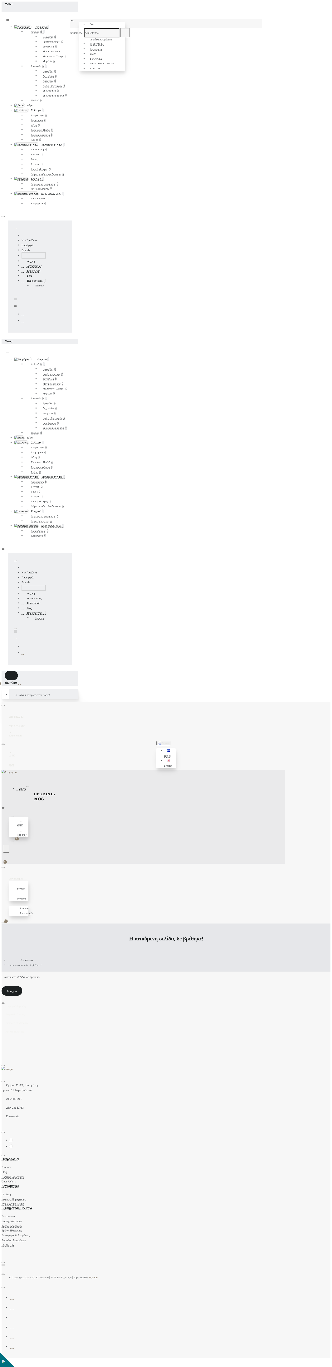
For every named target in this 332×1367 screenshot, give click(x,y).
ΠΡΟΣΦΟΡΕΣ (97, 43)
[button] (169, 753)
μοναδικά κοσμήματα (101, 39)
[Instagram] (23, 320)
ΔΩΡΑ (93, 53)
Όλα (92, 24)
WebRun (93, 1277)
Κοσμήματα (96, 48)
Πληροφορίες (10, 1159)
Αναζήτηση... (76, 32)
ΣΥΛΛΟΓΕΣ (96, 58)
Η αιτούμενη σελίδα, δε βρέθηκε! (25, 965)
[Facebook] (23, 314)
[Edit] (7, 20)
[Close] (6, 9)
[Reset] (11, 675)
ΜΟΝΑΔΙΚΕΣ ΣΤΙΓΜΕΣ (103, 63)
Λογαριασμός (10, 1186)
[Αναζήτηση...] (6, 849)
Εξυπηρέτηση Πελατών (17, 1208)
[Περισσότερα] (11, 903)
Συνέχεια (12, 991)
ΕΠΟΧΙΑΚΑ (96, 68)
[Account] (13, 815)
